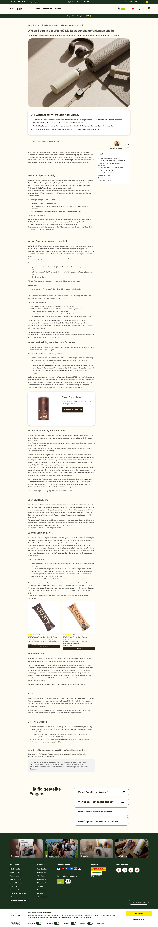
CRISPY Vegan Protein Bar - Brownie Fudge (42, 637)
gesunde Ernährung (78, 590)
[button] (133, 9)
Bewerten (124, 2)
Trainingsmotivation (75, 703)
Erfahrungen (41, 890)
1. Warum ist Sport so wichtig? (107, 158)
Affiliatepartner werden (18, 893)
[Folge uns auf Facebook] (118, 870)
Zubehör (40, 886)
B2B (131, 2)
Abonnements (42, 897)
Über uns (58, 9)
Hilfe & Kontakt (139, 2)
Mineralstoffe (41, 883)
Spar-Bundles (42, 869)
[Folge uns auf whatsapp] (137, 870)
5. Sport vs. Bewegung (105, 170)
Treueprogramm (15, 872)
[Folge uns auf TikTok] (130, 870)
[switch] (56, 923)
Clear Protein (41, 876)
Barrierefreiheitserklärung (18, 900)
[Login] (139, 9)
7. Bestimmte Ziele (104, 175)
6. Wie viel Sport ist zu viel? (107, 173)
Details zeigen (100, 923)
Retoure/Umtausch (16, 879)
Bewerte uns (14, 886)
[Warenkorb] (147, 9)
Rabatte (40, 893)
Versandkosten (15, 876)
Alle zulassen (139, 913)
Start (29, 25)
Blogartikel (35, 25)
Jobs (11, 897)
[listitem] (127, 145)
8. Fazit (100, 178)
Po (43, 368)
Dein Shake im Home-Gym (73, 410)
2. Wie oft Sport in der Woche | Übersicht (111, 161)
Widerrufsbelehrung (16, 883)
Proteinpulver (42, 872)
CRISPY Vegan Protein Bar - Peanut (75, 637)
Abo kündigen (14, 904)
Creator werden (15, 890)
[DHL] (147, 1)
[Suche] (143, 9)
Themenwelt (47, 9)
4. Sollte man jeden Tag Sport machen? (110, 168)
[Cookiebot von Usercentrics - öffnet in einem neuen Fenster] (15, 923)
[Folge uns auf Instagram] (124, 870)
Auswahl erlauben (139, 919)
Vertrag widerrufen (138, 902)
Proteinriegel (41, 879)
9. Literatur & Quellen (105, 180)
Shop (38, 9)
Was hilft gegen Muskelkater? (47, 465)
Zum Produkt (44, 647)
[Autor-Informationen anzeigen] (123, 148)
